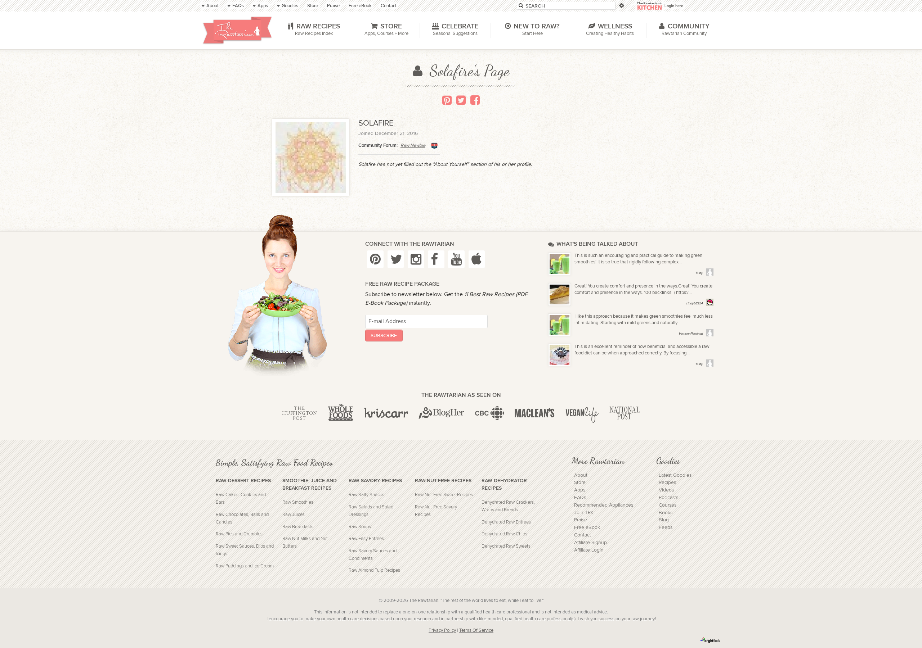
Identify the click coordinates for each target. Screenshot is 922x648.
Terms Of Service (476, 630)
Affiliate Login (589, 550)
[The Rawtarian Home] (237, 30)
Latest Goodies (675, 475)
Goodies (668, 460)
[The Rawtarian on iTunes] (477, 259)
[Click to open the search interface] (621, 5)
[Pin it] (447, 100)
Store (580, 482)
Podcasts (668, 497)
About (580, 475)
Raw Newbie (412, 145)
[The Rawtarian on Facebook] (436, 259)
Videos (666, 490)
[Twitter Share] (461, 100)
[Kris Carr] (386, 413)
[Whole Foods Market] (340, 413)
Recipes (667, 482)
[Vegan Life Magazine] (582, 413)
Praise (580, 520)
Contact (582, 535)
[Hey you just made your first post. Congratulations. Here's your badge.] (434, 145)
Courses (667, 505)
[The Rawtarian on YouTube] (456, 259)
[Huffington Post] (299, 413)
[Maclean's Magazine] (534, 413)
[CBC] (489, 413)
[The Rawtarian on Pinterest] (375, 259)
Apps (579, 490)
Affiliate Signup (590, 542)
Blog (664, 520)
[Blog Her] (441, 413)
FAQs (580, 497)
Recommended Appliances (603, 505)
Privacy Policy (442, 630)
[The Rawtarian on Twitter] (396, 259)
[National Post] (625, 413)
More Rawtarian (598, 460)
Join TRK (584, 513)
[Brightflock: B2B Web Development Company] (710, 640)
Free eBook (587, 527)
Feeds (665, 527)
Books (665, 513)
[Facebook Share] (475, 100)
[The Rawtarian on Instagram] (416, 259)
